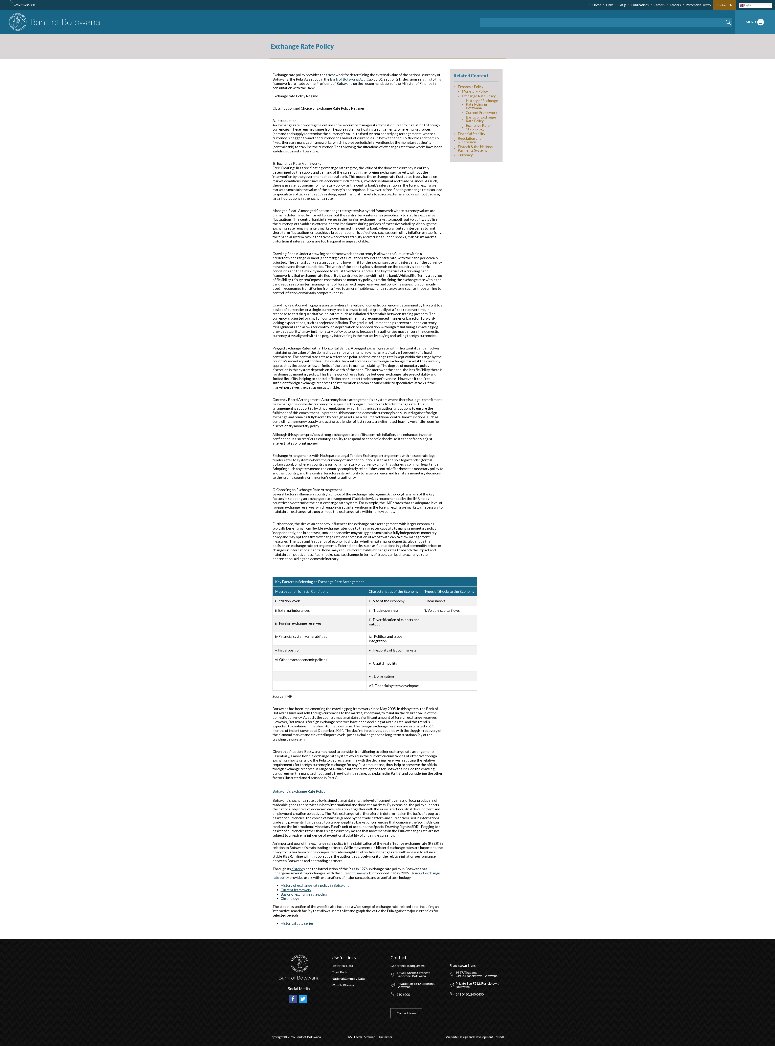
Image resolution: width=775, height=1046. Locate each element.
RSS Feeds (355, 1037)
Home (596, 5)
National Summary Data (348, 978)
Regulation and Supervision (470, 140)
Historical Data (342, 965)
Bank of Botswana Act (347, 79)
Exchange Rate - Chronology (478, 127)
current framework (356, 873)
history (297, 869)
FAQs (622, 5)
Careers (659, 5)
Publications (640, 5)
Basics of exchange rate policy (304, 894)
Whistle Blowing (343, 985)
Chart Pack (339, 972)
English (748, 5)
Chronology (290, 898)
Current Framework (481, 112)
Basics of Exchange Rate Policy (481, 119)
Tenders (675, 5)
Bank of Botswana (308, 1037)
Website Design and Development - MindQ (476, 1037)
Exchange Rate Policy (479, 96)
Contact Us (724, 5)
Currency (465, 155)
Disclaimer (384, 1037)
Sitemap (369, 1037)
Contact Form (406, 1013)
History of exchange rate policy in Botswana (315, 885)
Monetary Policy (475, 91)
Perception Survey (698, 5)
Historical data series (297, 923)
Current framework (296, 890)
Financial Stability (471, 133)
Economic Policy (470, 86)
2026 (291, 1037)
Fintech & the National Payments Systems (475, 148)
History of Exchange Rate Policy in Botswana (482, 104)
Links (609, 5)
